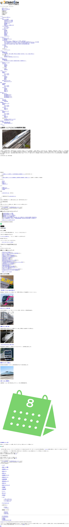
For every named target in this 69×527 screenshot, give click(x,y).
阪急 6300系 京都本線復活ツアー (7, 261)
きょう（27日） (6, 27)
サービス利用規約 (5, 207)
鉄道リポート (4, 51)
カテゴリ (3, 29)
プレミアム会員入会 (6, 9)
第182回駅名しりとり (7, 94)
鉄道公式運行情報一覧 (6, 122)
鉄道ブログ (4, 71)
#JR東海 (3, 189)
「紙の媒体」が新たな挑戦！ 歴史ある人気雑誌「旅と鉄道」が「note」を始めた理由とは (19, 53)
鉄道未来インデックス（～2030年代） (9, 215)
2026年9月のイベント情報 (8, 21)
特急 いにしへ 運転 (5, 254)
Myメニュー (5, 10)
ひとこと (3, 99)
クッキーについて (5, 517)
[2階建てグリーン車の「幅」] (7, 324)
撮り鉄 (5, 79)
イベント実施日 (5, 26)
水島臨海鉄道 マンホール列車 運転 (8, 263)
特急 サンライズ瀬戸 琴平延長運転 (8, 255)
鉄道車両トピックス (5, 62)
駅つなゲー (4, 93)
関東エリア (6, 90)
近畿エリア (6, 91)
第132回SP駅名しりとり (8, 97)
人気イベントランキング (8, 22)
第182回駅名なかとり (7, 95)
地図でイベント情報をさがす (9, 25)
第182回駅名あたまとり (8, 96)
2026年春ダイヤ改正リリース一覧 (9, 119)
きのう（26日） (6, 74)
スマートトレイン (7, 49)
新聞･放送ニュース (5, 103)
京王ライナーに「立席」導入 (5, 308)
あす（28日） (6, 28)
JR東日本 (5, 64)
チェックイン (5, 8)
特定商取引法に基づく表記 (6, 520)
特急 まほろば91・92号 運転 (7, 257)
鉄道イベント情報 (5, 19)
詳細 (23, 524)
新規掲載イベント (7, 23)
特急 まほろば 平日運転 (6, 252)
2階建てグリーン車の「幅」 (5, 326)
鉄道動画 (3, 83)
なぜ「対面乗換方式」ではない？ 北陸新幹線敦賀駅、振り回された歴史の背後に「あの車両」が (19, 218)
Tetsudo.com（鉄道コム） (6, 17)
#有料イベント (4, 187)
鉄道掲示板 (4, 100)
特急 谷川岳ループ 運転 (6, 259)
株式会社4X (6, 511)
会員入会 (4, 11)
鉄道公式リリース (5, 111)
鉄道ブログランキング (6, 80)
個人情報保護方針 (5, 516)
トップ (3, 465)
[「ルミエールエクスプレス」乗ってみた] (7, 342)
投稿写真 (5, 24)
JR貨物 (5, 66)
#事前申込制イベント (5, 188)
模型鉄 (5, 78)
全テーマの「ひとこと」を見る (7, 242)
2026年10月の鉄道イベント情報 (8, 214)
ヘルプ (16, 453)
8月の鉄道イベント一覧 (4, 442)
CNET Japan (6, 512)
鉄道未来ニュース (5, 469)
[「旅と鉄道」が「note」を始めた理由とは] (7, 288)
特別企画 (3, 495)
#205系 (5, 68)
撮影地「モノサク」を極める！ (5, 362)
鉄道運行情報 (4, 479)
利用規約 (3, 518)
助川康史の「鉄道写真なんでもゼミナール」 (11, 56)
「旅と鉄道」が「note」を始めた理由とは (7, 290)
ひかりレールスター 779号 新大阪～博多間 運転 (10, 253)
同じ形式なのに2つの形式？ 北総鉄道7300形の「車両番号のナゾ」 (15, 60)
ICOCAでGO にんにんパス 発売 (7, 264)
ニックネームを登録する (4, 236)
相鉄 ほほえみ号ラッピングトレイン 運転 (9, 260)
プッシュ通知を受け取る (4, 201)
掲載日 (3, 72)
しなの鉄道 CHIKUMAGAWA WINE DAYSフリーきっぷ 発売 (12, 262)
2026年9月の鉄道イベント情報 (8, 213)
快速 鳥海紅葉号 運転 (5, 265)
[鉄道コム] (9, 4)
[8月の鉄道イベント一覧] (28, 440)
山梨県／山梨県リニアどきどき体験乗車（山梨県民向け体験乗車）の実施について (16, 177)
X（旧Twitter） (6, 507)
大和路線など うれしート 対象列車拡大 (8, 256)
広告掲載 (3, 519)
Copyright (1, 521)
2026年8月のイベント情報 (8, 20)
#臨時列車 (6, 69)
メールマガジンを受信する (4, 209)
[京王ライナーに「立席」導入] (7, 306)
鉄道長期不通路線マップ (8, 123)
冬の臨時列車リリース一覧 (8, 120)
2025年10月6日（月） (12, 196)
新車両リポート (6, 55)
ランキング (46, 449)
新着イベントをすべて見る (6, 271)
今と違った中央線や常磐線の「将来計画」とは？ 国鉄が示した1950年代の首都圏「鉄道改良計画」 (20, 217)
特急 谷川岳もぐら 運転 (6, 258)
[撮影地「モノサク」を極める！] (7, 360)
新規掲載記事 (4, 52)
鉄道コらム (4, 58)
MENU (4, 14)
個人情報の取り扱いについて (14, 207)
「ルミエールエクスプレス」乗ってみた (7, 344)
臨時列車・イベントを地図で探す (8, 216)
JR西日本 (5, 65)
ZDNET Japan (6, 513)
